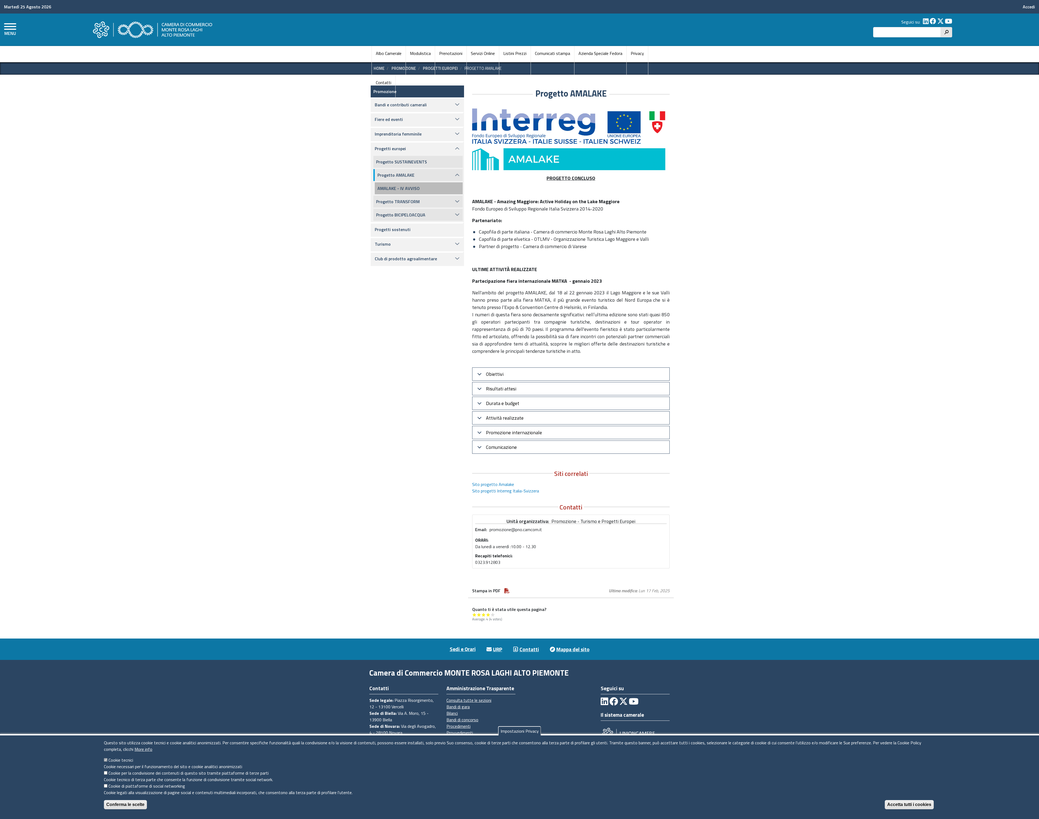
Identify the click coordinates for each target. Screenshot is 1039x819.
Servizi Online (483, 53)
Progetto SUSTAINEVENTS (401, 162)
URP (497, 649)
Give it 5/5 (493, 615)
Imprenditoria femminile (398, 134)
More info (143, 749)
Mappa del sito (573, 649)
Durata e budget (502, 403)
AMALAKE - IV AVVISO (398, 188)
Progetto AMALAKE (396, 175)
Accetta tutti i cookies (909, 804)
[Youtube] (948, 22)
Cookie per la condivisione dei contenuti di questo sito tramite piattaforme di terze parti (188, 773)
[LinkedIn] (926, 22)
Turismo (383, 244)
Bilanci (452, 713)
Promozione (384, 91)
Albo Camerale (389, 53)
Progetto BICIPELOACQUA (400, 215)
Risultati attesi (501, 388)
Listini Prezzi (515, 53)
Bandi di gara (458, 706)
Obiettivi (495, 374)
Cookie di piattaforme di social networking (146, 786)
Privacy (637, 53)
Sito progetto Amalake (493, 484)
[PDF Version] (507, 590)
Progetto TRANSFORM (398, 201)
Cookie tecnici (120, 760)
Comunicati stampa (552, 53)
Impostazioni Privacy (520, 731)
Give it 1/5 (474, 615)
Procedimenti (458, 726)
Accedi (1029, 7)
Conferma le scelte (125, 804)
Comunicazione (501, 447)
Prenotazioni (450, 53)
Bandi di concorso (462, 719)
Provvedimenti (459, 732)
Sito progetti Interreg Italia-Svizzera (505, 491)
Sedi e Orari (463, 649)
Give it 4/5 (488, 615)
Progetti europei (390, 148)
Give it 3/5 (483, 615)
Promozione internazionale (514, 432)
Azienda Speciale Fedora (600, 53)
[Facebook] (933, 22)
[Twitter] (940, 22)
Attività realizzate (505, 418)
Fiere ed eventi (389, 119)
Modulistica (420, 53)
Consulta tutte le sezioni (468, 700)
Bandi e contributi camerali (401, 104)
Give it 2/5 (479, 615)
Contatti (383, 82)
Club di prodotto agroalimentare (406, 258)
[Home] (152, 29)
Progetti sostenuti (392, 229)
